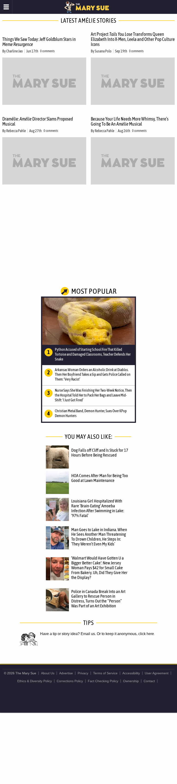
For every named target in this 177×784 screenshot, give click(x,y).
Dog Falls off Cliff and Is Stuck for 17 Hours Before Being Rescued (99, 452)
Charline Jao (14, 51)
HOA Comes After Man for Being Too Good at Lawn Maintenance (99, 478)
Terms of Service (105, 673)
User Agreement (156, 673)
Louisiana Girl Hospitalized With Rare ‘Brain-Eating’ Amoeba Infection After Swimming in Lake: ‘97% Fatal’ (97, 508)
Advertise (66, 673)
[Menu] (6, 7)
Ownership (131, 681)
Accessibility (131, 673)
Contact (149, 681)
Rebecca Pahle (16, 131)
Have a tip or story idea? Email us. (68, 634)
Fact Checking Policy (103, 681)
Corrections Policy (70, 681)
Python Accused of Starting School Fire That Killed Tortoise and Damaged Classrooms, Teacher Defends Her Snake (93, 354)
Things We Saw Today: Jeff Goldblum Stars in (39, 41)
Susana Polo (103, 51)
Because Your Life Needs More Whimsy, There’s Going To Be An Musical (129, 121)
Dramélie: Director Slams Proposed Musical (37, 121)
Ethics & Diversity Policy (34, 681)
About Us (47, 673)
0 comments (47, 51)
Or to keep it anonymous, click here (125, 634)
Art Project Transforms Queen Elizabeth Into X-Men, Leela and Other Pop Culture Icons (133, 39)
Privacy (83, 673)
